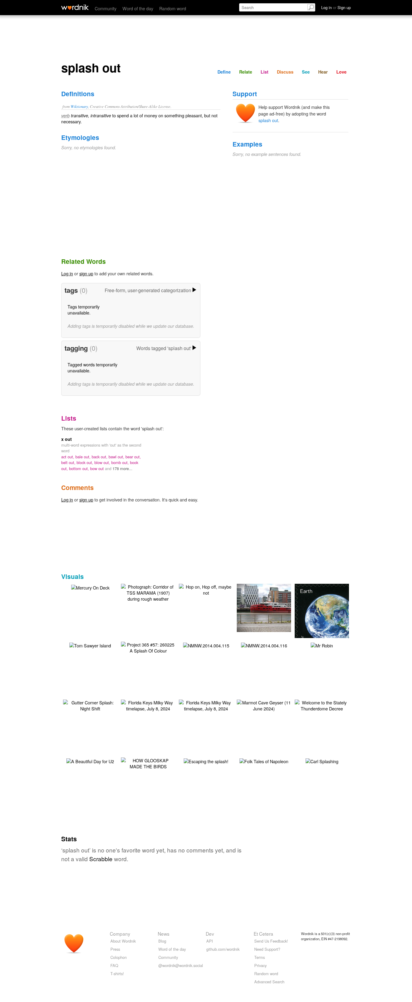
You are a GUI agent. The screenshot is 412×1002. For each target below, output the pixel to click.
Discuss (285, 72)
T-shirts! (117, 973)
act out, (68, 457)
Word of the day (137, 8)
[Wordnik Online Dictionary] (75, 7)
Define (224, 72)
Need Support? (267, 949)
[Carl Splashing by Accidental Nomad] (322, 760)
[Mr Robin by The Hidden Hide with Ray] (322, 645)
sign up (86, 273)
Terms (259, 957)
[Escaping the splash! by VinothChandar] (206, 760)
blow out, (102, 462)
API (209, 941)
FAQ (114, 965)
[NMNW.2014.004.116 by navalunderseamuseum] (264, 645)
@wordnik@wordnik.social (180, 965)
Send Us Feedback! (271, 941)
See (306, 72)
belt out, (69, 462)
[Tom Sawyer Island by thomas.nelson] (90, 645)
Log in (67, 273)
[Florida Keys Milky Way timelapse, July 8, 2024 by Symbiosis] (148, 705)
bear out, (133, 457)
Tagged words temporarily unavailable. (92, 367)
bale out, (83, 457)
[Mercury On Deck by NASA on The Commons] (90, 587)
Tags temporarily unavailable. (84, 309)
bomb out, (120, 462)
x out (66, 439)
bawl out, (117, 457)
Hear (323, 72)
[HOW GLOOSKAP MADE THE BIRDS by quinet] (148, 763)
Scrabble (101, 859)
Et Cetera (263, 933)
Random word (172, 8)
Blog (162, 941)
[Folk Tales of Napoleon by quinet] (263, 760)
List (264, 72)
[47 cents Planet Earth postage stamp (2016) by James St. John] (331, 619)
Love (341, 72)
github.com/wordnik (222, 949)
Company (120, 933)
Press (115, 949)
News (164, 933)
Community (105, 8)
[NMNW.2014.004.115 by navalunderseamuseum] (206, 645)
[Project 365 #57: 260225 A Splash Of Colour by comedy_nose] (148, 647)
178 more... (122, 468)
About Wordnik (123, 941)
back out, (100, 457)
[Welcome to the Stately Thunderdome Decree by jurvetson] (322, 705)
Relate (245, 72)
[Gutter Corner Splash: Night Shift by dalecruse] (90, 705)
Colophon (118, 957)
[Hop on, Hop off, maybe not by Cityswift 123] (206, 589)
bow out (97, 468)
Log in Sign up (336, 7)
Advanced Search (269, 982)
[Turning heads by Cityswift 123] (273, 607)
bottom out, (79, 468)
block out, (85, 462)
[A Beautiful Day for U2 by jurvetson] (90, 760)
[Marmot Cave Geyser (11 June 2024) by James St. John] (264, 705)
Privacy (260, 965)
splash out (268, 120)
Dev (210, 933)
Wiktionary (79, 106)
